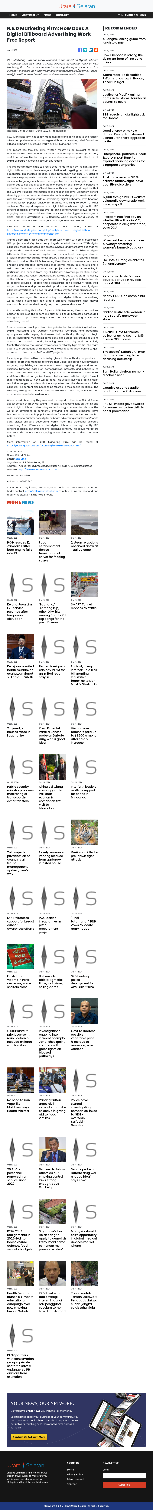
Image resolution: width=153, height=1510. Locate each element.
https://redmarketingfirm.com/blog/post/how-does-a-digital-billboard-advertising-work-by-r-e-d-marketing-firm (50, 231)
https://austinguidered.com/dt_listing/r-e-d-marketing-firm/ (44, 445)
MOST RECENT (30, 15)
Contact (72, 1484)
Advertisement (75, 1479)
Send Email (20, 458)
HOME (13, 15)
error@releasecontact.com (41, 491)
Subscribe (124, 1485)
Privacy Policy (75, 1474)
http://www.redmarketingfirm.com (38, 469)
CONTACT (62, 15)
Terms (70, 1469)
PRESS (47, 15)
